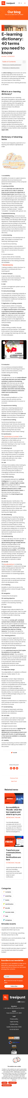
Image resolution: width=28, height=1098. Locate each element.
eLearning (8, 896)
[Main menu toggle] (25, 3)
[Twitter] (11, 768)
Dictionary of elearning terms (11, 68)
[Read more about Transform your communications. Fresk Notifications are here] (14, 841)
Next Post (14, 781)
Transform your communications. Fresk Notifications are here (13, 939)
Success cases (9, 912)
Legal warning (14, 1022)
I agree (4, 1082)
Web (6, 916)
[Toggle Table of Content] (23, 62)
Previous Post (14, 778)
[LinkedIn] (14, 768)
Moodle (3, 56)
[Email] (17, 768)
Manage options (6, 1085)
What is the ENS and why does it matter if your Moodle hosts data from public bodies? (13, 950)
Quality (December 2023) (14, 1027)
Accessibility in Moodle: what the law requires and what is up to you (14, 811)
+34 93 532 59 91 (14, 1029)
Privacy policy (14, 1019)
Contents (8, 892)
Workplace (8, 920)
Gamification (9, 904)
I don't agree (12, 1082)
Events (7, 900)
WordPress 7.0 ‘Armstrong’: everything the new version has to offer (12, 934)
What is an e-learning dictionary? (12, 65)
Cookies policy (14, 1024)
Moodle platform (9, 564)
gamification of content (11, 436)
